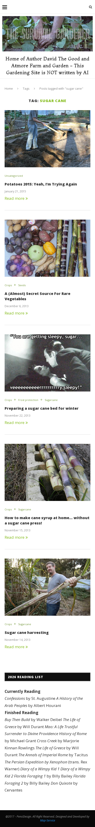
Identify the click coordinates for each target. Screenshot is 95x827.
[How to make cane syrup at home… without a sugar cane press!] (47, 472)
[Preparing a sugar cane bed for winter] (47, 362)
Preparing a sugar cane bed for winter (42, 408)
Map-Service (47, 820)
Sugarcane (51, 399)
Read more (14, 198)
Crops (8, 285)
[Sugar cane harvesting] (47, 587)
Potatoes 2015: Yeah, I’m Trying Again (41, 184)
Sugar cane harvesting (27, 632)
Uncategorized (14, 175)
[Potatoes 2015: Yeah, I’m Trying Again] (47, 138)
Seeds (22, 285)
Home (9, 88)
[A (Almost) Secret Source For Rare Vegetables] (47, 248)
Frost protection (28, 399)
